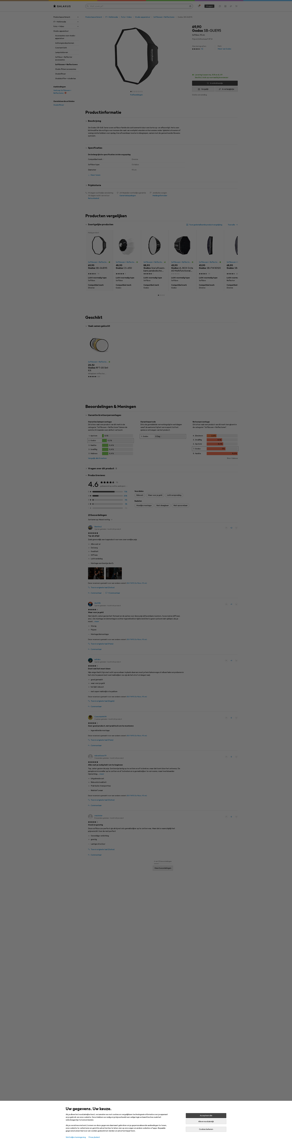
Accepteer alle (206, 1115)
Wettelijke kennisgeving (76, 1137)
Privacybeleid (94, 1137)
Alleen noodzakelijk (206, 1121)
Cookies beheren (206, 1129)
